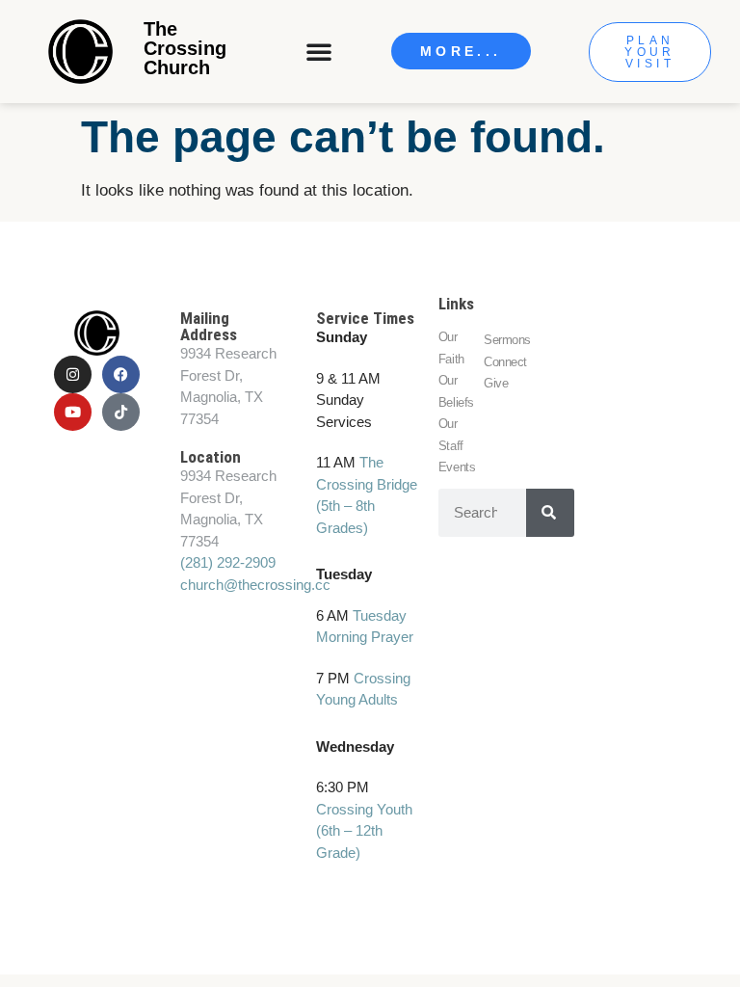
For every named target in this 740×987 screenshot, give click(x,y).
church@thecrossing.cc (255, 584)
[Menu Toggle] (320, 51)
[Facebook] (121, 374)
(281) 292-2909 (228, 562)
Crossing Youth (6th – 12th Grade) (364, 831)
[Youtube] (73, 412)
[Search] (550, 513)
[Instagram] (73, 374)
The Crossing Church (185, 48)
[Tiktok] (121, 412)
